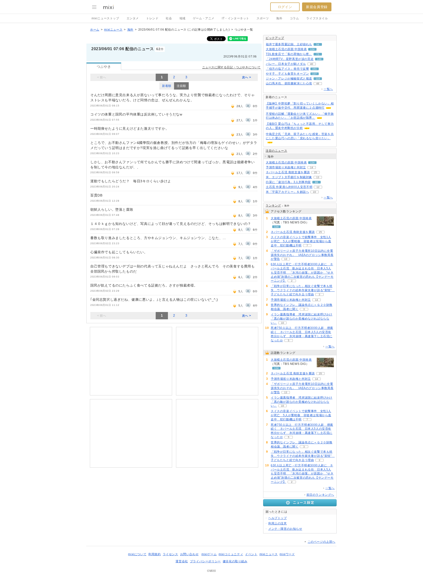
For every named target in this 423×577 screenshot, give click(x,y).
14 (311, 167)
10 (282, 323)
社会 (169, 18)
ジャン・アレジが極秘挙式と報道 (289, 78)
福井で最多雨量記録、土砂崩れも (289, 44)
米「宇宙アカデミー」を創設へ (287, 192)
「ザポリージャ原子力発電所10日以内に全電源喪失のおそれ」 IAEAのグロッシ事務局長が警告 (302, 255)
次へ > (246, 77)
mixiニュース (113, 29)
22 (314, 192)
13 (317, 177)
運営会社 (182, 561)
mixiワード (287, 554)
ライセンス (170, 554)
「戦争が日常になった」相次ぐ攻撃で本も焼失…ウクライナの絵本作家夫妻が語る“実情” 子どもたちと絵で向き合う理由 (303, 290)
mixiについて (137, 554)
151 (314, 69)
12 (318, 187)
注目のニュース (276, 150)
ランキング (273, 205)
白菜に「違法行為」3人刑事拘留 (288, 182)
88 (316, 182)
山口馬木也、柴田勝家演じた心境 (289, 83)
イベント (251, 554)
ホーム (94, 29)
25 (315, 172)
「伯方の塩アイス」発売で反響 (287, 68)
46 (317, 83)
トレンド (152, 18)
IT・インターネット (235, 18)
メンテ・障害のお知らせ (285, 529)
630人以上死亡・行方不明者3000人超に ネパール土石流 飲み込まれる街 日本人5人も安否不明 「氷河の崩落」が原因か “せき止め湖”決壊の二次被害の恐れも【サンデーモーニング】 (302, 272)
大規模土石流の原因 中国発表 (286, 49)
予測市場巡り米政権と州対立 (286, 167)
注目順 (181, 86)
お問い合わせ (189, 554)
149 (319, 59)
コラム (294, 18)
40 (311, 64)
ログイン (285, 7)
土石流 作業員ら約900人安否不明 (289, 187)
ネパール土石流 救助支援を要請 (288, 172)
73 (317, 54)
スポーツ (263, 18)
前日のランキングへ (320, 494)
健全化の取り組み (235, 561)
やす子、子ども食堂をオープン (287, 73)
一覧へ (328, 89)
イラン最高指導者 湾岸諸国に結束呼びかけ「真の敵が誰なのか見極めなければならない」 (301, 318)
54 (317, 44)
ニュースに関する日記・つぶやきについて (231, 67)
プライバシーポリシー (205, 561)
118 (318, 78)
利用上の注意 (277, 523)
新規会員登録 (317, 7)
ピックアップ (275, 38)
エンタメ (133, 18)
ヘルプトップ (277, 518)
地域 (182, 18)
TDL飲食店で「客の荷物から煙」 (289, 54)
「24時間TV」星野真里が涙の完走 (290, 59)
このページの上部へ (321, 541)
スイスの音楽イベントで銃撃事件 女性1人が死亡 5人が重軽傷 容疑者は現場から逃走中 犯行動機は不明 (301, 241)
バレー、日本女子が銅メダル (286, 64)
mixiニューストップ (105, 18)
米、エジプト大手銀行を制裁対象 (289, 177)
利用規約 (154, 554)
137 (314, 73)
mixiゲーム (209, 554)
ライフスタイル (317, 18)
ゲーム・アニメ (203, 18)
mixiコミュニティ (231, 554)
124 (312, 49)
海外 (279, 18)
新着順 (166, 86)
